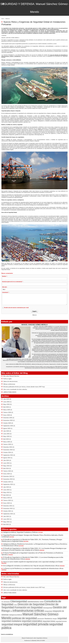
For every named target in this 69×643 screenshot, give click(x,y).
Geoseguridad (47, 608)
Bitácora (8, 18)
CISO (42, 602)
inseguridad (48, 611)
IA (11, 611)
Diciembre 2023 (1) (8, 476)
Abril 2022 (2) (7, 524)
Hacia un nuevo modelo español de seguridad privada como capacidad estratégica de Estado (33, 562)
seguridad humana (61, 621)
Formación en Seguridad (28, 607)
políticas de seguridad (24, 618)
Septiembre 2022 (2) (9, 513)
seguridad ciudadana (11, 621)
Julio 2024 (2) (7, 460)
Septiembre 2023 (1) (9, 484)
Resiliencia (48, 618)
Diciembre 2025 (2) (8, 417)
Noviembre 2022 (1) (9, 508)
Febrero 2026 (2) (8, 412)
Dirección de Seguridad (31, 604)
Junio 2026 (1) (7, 401)
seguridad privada (36, 624)
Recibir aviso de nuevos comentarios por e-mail (16, 307)
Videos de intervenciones (10, 381)
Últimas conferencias (9, 384)
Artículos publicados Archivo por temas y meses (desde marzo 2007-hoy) (24, 386)
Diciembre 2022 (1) (8, 505)
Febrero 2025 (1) (8, 444)
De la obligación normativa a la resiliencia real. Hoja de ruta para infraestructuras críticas (31, 565)
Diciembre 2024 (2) (8, 447)
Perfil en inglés (7, 378)
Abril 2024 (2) (7, 468)
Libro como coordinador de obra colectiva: (15, 389)
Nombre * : (5, 276)
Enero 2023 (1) (7, 503)
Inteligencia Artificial (15, 615)
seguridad (62, 618)
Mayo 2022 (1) (7, 521)
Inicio (2, 18)
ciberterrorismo (33, 602)
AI (2, 601)
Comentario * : (5, 292)
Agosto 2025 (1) (7, 428)
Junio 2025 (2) (7, 433)
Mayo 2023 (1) (7, 492)
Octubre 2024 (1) (8, 452)
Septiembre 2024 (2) (9, 455)
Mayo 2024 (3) (7, 465)
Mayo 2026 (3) (7, 404)
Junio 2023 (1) (7, 489)
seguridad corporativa (32, 621)
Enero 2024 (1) (7, 473)
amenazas (7, 601)
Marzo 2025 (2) (7, 441)
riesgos (55, 618)
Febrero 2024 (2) (8, 471)
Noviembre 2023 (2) (9, 479)
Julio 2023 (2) (7, 487)
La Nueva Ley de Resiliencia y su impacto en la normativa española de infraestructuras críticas (33, 568)
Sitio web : (4, 287)
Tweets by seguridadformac (7, 634)
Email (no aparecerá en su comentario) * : (12, 281)
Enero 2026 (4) (7, 415)
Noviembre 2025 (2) (9, 420)
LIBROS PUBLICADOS (9, 392)
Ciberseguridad (18, 601)
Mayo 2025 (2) (7, 436)
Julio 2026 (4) (7, 399)
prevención (40, 618)
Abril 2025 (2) (7, 439)
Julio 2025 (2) (7, 431)
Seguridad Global (49, 621)
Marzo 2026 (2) (7, 409)
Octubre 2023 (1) (8, 481)
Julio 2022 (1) (7, 516)
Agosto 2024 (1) (7, 457)
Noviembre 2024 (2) (9, 449)
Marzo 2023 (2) (7, 497)
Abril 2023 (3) (7, 495)
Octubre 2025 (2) (8, 423)
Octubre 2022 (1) (8, 511)
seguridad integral (12, 624)
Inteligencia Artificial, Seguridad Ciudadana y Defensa (20, 532)
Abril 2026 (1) (7, 407)
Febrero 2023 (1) (8, 500)
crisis (15, 604)
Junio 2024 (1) (7, 463)
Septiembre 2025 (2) (9, 425)
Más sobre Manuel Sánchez (11, 376)
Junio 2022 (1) (7, 519)
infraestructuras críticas (28, 610)
